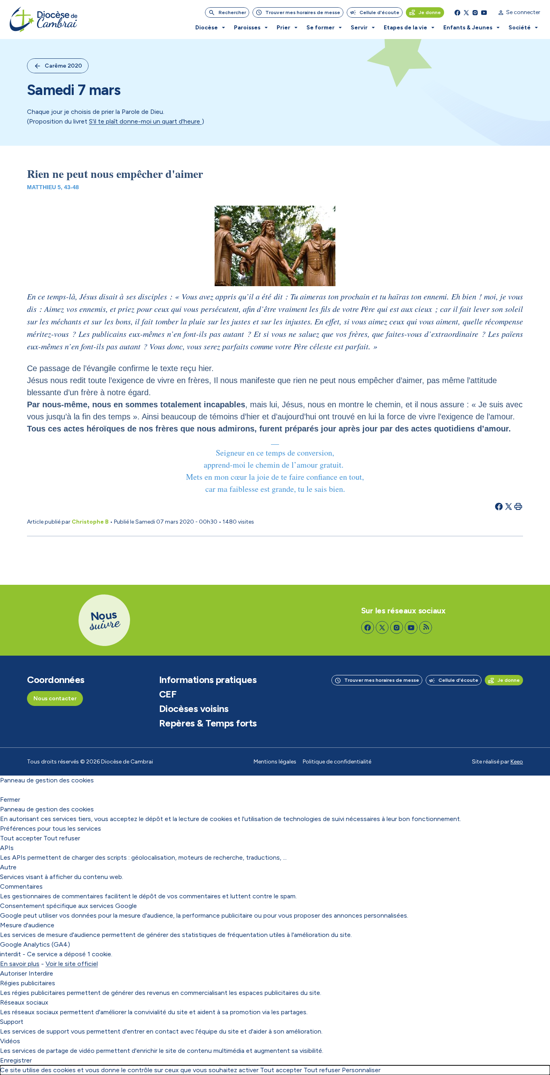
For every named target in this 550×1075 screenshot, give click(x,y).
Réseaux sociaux (24, 1002)
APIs (7, 848)
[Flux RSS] (425, 627)
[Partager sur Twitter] (508, 506)
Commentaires (21, 886)
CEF (168, 694)
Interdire (41, 973)
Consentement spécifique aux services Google (68, 906)
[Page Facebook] (457, 12)
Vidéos (10, 1041)
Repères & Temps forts (208, 723)
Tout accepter (21, 838)
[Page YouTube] (484, 12)
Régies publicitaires (27, 983)
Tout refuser (61, 838)
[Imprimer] (518, 506)
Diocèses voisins (193, 709)
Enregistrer (16, 1060)
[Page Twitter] (466, 12)
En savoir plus (19, 964)
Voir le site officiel (71, 964)
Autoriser (13, 973)
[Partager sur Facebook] (499, 506)
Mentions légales (275, 761)
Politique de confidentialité (337, 761)
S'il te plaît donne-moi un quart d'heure (145, 121)
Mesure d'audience (27, 925)
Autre (8, 867)
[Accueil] (43, 19)
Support (11, 1021)
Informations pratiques (207, 680)
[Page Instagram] (475, 12)
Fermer (10, 799)
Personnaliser (361, 1070)
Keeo (517, 761)
